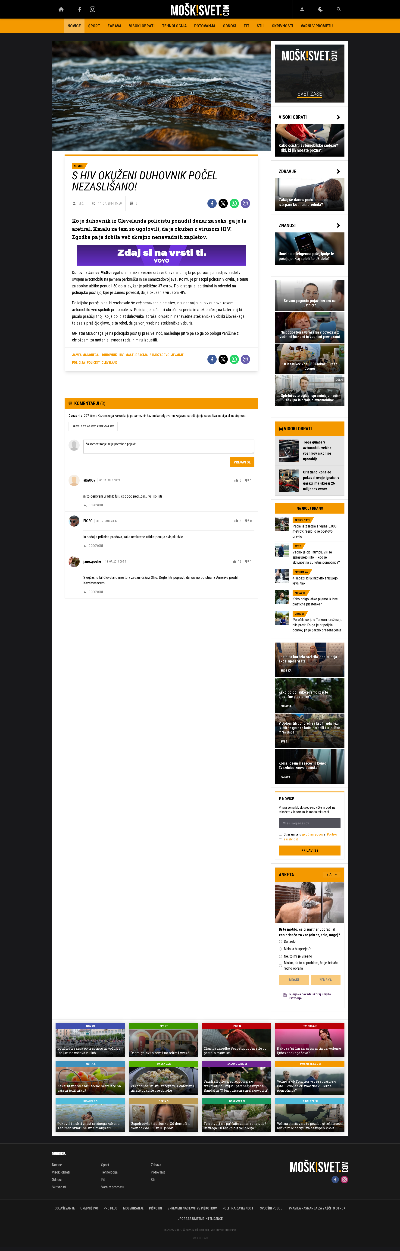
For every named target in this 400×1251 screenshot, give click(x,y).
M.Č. (81, 203)
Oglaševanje (65, 1208)
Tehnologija (174, 25)
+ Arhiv (332, 874)
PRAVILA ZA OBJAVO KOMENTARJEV (93, 426)
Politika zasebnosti (238, 1208)
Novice (74, 25)
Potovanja (205, 25)
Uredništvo (89, 1208)
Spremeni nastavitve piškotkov (192, 1208)
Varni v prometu (317, 25)
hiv (121, 355)
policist (93, 362)
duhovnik (109, 355)
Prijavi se (242, 462)
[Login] (302, 9)
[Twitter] (223, 203)
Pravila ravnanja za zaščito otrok (317, 1208)
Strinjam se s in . (310, 837)
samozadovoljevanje (167, 355)
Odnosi (229, 25)
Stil (261, 25)
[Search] (339, 9)
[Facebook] (79, 9)
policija (78, 362)
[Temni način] (320, 9)
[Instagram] (92, 9)
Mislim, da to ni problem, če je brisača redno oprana (311, 966)
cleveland (110, 362)
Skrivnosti (282, 25)
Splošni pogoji (271, 1208)
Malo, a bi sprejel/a (297, 949)
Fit (246, 25)
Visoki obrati (142, 25)
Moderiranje (133, 1208)
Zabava (114, 25)
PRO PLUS (111, 1208)
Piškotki (155, 1208)
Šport (94, 25)
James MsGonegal (86, 355)
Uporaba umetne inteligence (200, 1219)
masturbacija (136, 355)
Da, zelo (290, 941)
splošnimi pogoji (312, 834)
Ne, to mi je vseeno (298, 956)
